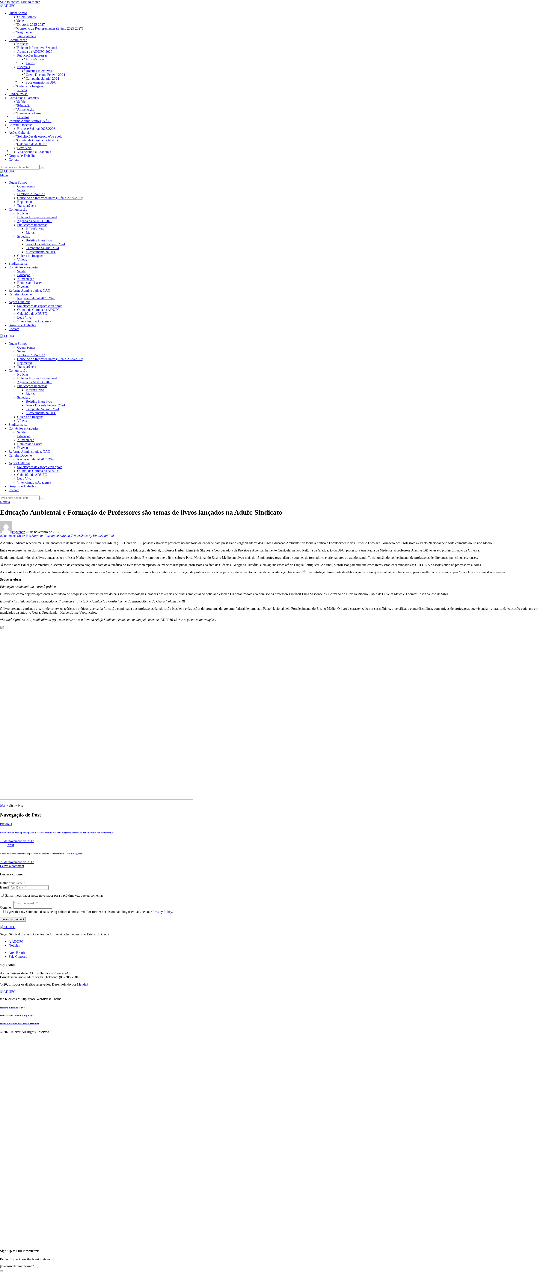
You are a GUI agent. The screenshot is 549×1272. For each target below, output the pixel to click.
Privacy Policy (162, 912)
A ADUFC (16, 941)
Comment (6, 907)
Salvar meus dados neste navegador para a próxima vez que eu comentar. (54, 895)
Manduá (82, 984)
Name (4, 883)
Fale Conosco (18, 956)
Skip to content (10, 2)
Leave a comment (12, 866)
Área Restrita (17, 952)
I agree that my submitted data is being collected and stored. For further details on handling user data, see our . (89, 912)
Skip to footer (30, 2)
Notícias (14, 945)
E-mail (4, 887)
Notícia (5, 502)
